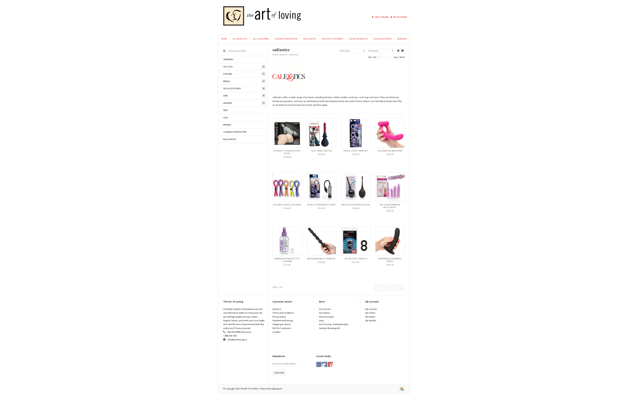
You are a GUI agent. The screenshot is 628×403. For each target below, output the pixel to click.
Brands (227, 124)
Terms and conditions (283, 312)
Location (276, 331)
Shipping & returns (281, 324)
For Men (227, 73)
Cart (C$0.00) (381, 17)
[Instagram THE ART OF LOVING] (330, 364)
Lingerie (227, 102)
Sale (225, 117)
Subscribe (279, 372)
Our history (324, 312)
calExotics (294, 54)
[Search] (224, 51)
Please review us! (358, 38)
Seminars (402, 38)
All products (240, 38)
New (225, 110)
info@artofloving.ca (237, 339)
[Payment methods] (402, 388)
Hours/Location (382, 38)
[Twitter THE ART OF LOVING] (324, 364)
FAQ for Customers (332, 38)
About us (276, 309)
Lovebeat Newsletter (286, 38)
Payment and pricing (282, 320)
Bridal (226, 81)
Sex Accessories (232, 88)
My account (399, 17)
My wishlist (370, 320)
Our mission (325, 309)
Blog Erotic (309, 38)
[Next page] (401, 288)
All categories (261, 38)
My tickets (370, 316)
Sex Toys (228, 66)
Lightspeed (276, 388)
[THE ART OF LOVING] (287, 17)
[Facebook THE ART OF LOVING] (319, 364)
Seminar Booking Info (329, 328)
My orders (370, 312)
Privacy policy (279, 316)
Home (224, 38)
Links (321, 320)
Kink (225, 95)
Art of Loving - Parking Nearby (333, 324)
